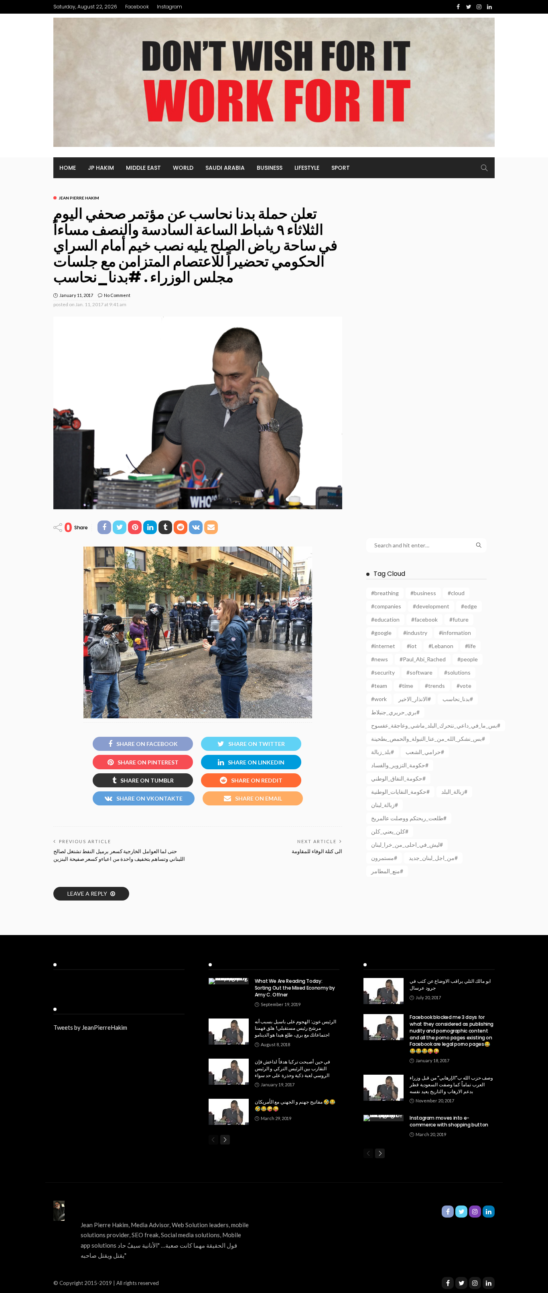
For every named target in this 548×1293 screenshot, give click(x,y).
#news (379, 659)
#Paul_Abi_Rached (423, 659)
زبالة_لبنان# (384, 804)
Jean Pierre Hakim (79, 198)
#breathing (385, 593)
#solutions (457, 672)
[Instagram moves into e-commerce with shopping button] (383, 1118)
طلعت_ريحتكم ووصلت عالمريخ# (409, 818)
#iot (412, 645)
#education (385, 619)
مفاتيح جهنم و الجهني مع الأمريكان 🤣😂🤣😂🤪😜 (295, 1105)
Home (67, 168)
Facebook (137, 6)
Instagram (169, 6)
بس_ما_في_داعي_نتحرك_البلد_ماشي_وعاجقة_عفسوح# (435, 725)
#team (379, 685)
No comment (117, 295)
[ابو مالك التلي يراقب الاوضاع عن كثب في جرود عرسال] (383, 991)
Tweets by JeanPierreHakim (90, 1027)
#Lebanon (440, 645)
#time (406, 685)
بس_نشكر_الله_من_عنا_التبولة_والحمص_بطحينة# (428, 738)
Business (269, 168)
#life (470, 645)
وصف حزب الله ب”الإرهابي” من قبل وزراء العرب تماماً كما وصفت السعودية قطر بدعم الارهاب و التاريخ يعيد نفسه (451, 1084)
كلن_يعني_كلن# (389, 831)
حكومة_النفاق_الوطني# (398, 778)
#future (459, 619)
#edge (469, 606)
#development (431, 606)
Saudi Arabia (225, 168)
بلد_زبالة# (382, 751)
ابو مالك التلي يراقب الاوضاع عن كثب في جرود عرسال (450, 984)
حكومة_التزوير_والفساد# (399, 765)
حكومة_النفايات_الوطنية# (400, 791)
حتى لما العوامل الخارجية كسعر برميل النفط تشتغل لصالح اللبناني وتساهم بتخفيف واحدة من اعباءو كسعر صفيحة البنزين (119, 855)
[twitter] (461, 1283)
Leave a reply (87, 893)
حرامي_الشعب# (425, 751)
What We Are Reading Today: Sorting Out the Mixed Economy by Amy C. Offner (295, 988)
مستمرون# (384, 857)
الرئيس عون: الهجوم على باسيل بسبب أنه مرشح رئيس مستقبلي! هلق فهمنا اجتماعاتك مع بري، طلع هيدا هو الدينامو (296, 1028)
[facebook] (448, 1283)
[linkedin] (489, 1283)
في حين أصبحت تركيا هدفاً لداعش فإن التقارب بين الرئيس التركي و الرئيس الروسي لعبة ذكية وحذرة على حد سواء (293, 1068)
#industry (415, 632)
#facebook (424, 619)
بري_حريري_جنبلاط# (395, 712)
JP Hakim (101, 168)
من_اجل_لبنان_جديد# (433, 857)
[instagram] (475, 1283)
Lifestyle (306, 168)
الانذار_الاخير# (414, 698)
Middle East (143, 168)
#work (379, 698)
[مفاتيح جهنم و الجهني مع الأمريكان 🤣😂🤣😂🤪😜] (229, 1112)
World (183, 168)
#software (419, 672)
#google (381, 632)
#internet (383, 645)
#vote (464, 685)
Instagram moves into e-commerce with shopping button (449, 1121)
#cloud (456, 593)
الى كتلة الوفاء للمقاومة (317, 851)
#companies (386, 606)
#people (467, 659)
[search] (484, 167)
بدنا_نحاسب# (457, 698)
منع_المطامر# (387, 871)
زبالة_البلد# (454, 791)
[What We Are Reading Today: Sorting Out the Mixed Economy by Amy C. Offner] (229, 981)
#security (383, 672)
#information (455, 632)
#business (423, 593)
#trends (435, 685)
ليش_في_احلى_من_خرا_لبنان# (407, 844)
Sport (340, 168)
